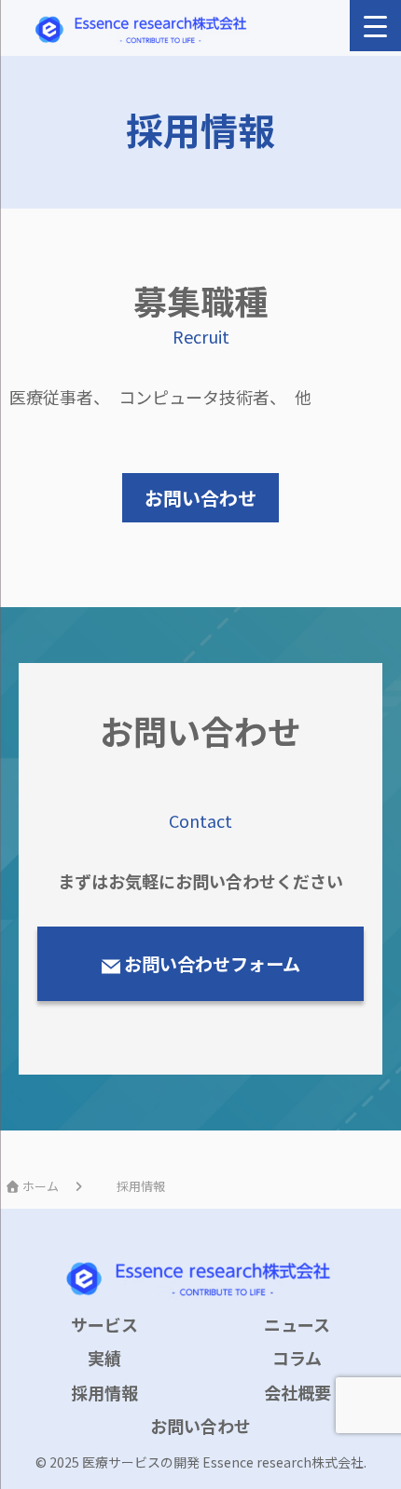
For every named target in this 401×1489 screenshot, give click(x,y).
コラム (297, 1358)
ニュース (297, 1324)
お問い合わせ (200, 1426)
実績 (104, 1358)
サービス (104, 1324)
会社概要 (297, 1392)
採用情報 (104, 1392)
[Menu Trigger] (375, 25)
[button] (200, 497)
